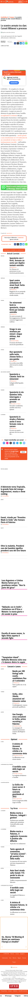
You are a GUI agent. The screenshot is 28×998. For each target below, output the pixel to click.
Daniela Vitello (15, 340)
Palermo (12, 953)
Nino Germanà (18, 798)
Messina (14, 958)
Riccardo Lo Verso (15, 404)
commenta (21, 237)
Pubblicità (15, 991)
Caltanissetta (5, 958)
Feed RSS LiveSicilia (23, 991)
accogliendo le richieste (9, 115)
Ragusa (19, 958)
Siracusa (24, 958)
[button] (2, 947)
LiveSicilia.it (4, 17)
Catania (17, 953)
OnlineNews (5, 496)
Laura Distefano (10, 42)
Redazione (13, 267)
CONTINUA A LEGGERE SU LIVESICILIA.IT (14, 250)
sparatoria (9, 233)
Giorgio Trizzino (18, 773)
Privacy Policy (4, 991)
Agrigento (22, 953)
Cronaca (11, 17)
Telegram (15, 996)
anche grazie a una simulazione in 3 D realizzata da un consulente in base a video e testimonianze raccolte (14, 138)
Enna (10, 958)
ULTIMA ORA (6, 953)
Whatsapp (6, 996)
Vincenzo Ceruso (18, 755)
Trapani (14, 962)
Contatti (10, 991)
